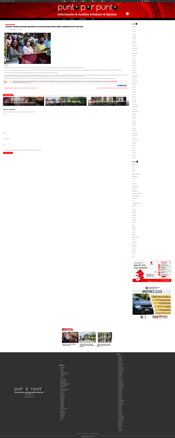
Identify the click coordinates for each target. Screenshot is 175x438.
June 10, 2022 (29, 82)
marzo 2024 (120, 396)
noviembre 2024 (134, 77)
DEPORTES (134, 183)
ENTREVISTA (134, 198)
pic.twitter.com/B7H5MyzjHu (112, 81)
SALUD (133, 239)
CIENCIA (133, 169)
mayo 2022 (134, 150)
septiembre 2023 (135, 111)
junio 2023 (134, 118)
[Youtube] (147, 1)
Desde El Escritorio (135, 186)
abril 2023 (133, 123)
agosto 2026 (134, 26)
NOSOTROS (79, 433)
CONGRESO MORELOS (136, 174)
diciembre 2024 (134, 75)
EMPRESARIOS (135, 191)
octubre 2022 (134, 138)
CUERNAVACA (134, 176)
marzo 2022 (120, 429)
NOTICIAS (72, 19)
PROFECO (134, 234)
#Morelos (18, 29)
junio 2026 (134, 31)
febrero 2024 (134, 99)
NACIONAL (134, 215)
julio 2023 (133, 116)
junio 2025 (134, 60)
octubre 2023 (120, 403)
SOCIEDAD (13, 24)
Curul (133, 181)
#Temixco (21, 29)
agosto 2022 (120, 422)
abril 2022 (133, 152)
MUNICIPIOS (7, 24)
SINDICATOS (134, 246)
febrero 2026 (134, 41)
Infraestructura (134, 205)
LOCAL (62, 392)
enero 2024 (134, 101)
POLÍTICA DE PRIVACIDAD (94, 433)
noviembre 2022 (134, 135)
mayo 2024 (134, 92)
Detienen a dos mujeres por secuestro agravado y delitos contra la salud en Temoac (108, 102)
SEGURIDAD (63, 411)
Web (4, 144)
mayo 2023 (134, 121)
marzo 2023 (120, 412)
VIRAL (133, 256)
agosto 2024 (134, 84)
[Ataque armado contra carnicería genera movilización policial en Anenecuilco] (105, 337)
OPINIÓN (133, 227)
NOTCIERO (134, 220)
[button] (72, 19)
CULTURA (62, 375)
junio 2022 (134, 147)
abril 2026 (133, 36)
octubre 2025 (120, 370)
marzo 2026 (134, 38)
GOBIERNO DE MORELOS (136, 203)
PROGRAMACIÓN (82, 19)
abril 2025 (133, 65)
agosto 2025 (134, 55)
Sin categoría (134, 244)
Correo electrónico (6, 138)
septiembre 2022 (135, 140)
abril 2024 (133, 94)
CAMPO (62, 368)
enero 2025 (134, 72)
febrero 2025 (134, 70)
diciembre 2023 (134, 104)
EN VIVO (93, 19)
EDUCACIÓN (134, 188)
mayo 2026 (120, 360)
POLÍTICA (134, 232)
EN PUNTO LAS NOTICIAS (136, 193)
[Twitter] (145, 1)
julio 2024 (133, 87)
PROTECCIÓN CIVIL (135, 237)
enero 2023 (134, 130)
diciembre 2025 (121, 367)
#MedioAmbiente (15, 81)
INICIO (64, 19)
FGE (133, 200)
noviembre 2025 (134, 48)
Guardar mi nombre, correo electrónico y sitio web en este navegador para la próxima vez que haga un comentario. (22, 150)
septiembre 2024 (135, 82)
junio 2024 (134, 89)
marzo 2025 (120, 379)
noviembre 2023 (134, 106)
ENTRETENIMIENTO (64, 385)
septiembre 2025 (135, 53)
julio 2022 (133, 145)
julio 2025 (133, 58)
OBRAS (62, 401)
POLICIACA (134, 229)
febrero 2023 (134, 128)
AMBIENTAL (134, 164)
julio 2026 (133, 29)
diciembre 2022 (134, 133)
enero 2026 (134, 43)
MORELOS (48, 100)
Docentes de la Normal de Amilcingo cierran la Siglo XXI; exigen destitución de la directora (63, 102)
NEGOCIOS (134, 217)
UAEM (62, 418)
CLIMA (133, 171)
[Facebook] (142, 1)
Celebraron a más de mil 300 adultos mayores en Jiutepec (19, 102)
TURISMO (134, 251)
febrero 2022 (134, 157)
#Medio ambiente (14, 29)
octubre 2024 (120, 386)
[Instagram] (149, 1)
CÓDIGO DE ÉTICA (85, 433)
